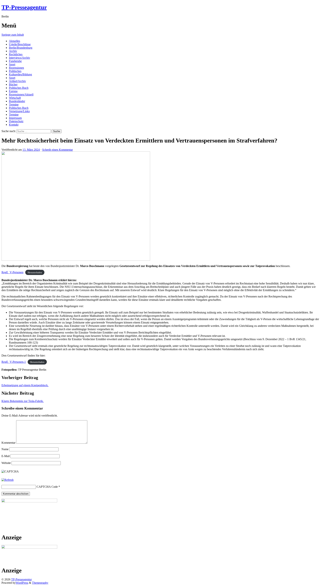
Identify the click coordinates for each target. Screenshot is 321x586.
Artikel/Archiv (17, 81)
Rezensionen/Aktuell (21, 94)
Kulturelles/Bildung (20, 74)
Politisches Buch (18, 87)
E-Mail (5, 456)
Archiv (13, 51)
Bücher (13, 84)
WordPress (22, 582)
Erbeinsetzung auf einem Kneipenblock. (24, 385)
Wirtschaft (15, 97)
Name (5, 449)
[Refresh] (7, 479)
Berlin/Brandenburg (20, 47)
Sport (12, 64)
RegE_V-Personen (12, 272)
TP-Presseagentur (24, 7)
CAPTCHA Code (47, 486)
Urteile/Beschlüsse (20, 44)
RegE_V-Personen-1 (13, 361)
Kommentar (8, 442)
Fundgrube (15, 61)
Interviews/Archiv (19, 57)
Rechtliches (15, 54)
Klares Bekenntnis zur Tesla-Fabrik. (22, 401)
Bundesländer (17, 101)
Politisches (15, 71)
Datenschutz (16, 121)
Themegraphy (40, 582)
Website (6, 462)
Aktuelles (14, 41)
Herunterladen (35, 272)
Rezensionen (16, 67)
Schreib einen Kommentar (57, 149)
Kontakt (13, 124)
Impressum (15, 117)
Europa (13, 91)
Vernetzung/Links (19, 111)
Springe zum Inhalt (12, 34)
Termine (14, 104)
